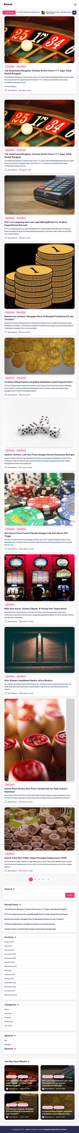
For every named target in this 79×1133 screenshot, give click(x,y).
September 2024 (10, 987)
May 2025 (8, 963)
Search (8, 881)
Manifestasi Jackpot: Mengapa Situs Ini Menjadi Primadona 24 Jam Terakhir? (34, 912)
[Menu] (75, 4)
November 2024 (10, 979)
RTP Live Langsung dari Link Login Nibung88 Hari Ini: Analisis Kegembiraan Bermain (36, 907)
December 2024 (10, 975)
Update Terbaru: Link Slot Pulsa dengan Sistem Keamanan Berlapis (39, 447)
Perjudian (7, 1010)
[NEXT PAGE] (48, 872)
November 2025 (10, 951)
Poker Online (8, 1014)
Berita (6, 1002)
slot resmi (7, 1037)
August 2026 (9, 934)
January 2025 (9, 971)
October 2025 (9, 955)
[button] (10, 79)
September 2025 (10, 959)
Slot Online (21, 59)
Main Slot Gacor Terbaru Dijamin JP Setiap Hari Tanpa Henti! (35, 601)
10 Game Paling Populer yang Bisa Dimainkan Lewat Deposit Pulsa (38, 374)
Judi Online (10, 59)
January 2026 (9, 943)
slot (5, 1033)
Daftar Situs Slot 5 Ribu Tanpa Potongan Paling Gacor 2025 (35, 850)
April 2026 (8, 938)
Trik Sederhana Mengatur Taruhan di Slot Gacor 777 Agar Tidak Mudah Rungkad (35, 902)
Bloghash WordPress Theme (55, 1129)
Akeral (8, 4)
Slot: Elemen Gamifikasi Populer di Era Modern (28, 673)
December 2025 (10, 947)
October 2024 (9, 983)
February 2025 (9, 967)
